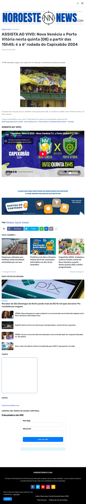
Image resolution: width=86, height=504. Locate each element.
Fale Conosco (42, 500)
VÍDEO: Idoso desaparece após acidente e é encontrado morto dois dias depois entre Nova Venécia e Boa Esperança (49, 314)
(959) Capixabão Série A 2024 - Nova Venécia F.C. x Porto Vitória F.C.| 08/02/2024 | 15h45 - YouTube (38, 122)
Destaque (15, 29)
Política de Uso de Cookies (58, 500)
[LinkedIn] (46, 229)
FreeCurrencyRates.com (10, 405)
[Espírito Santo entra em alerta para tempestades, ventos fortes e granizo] (7, 325)
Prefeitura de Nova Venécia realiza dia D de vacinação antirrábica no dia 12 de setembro (43, 261)
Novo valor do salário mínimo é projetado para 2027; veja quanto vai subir (45, 346)
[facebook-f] (33, 487)
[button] (77, 3)
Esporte (18, 222)
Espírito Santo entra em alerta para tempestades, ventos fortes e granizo (45, 325)
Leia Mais (16, 494)
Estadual (25, 222)
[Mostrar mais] (56, 229)
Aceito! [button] (7, 499)
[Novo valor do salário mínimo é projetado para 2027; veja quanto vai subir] (7, 346)
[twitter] (38, 487)
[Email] (51, 229)
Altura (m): (27, 429)
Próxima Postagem (76, 272)
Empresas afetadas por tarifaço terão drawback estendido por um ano (13, 259)
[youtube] (43, 487)
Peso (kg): (26, 421)
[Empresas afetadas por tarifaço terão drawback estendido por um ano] (14, 246)
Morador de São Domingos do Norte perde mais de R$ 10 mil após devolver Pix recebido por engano (41, 305)
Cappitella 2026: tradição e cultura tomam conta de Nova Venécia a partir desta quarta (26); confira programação (71, 262)
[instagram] (48, 487)
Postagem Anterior (9, 272)
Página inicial (6, 29)
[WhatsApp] (41, 229)
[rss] (53, 487)
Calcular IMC (43, 439)
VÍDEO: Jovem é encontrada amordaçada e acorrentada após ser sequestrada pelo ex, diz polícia (49, 335)
